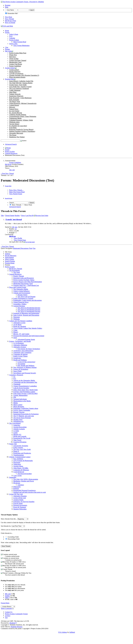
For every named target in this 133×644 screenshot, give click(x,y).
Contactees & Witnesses (21, 470)
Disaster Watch (22, 295)
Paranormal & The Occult (21, 438)
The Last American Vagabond (19, 88)
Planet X (16, 451)
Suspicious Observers (16, 96)
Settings (7, 254)
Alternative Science (19, 347)
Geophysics (17, 358)
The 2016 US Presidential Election (28, 308)
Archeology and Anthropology (23, 351)
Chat (6, 47)
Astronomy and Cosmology (22, 352)
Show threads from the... (9, 519)
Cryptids (16, 431)
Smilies (7, 596)
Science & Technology (20, 369)
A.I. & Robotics (18, 343)
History (15, 332)
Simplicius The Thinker (17, 137)
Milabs (15, 403)
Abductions (17, 464)
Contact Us (8, 612)
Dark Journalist (14, 100)
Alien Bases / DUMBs (20, 468)
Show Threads (16, 205)
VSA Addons (62, 632)
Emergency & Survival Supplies (23, 501)
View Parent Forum (15, 194)
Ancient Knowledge (20, 427)
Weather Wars (17, 419)
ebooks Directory (14, 71)
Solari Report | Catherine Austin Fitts (21, 81)
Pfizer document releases (17, 77)
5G (14, 377)
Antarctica (16, 425)
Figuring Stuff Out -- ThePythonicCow (26, 285)
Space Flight (17, 371)
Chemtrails (16, 384)
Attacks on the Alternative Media (24, 380)
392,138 (12, 170)
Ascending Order (13, 537)
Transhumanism (18, 455)
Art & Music (17, 324)
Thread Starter (9, 215)
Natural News (13, 109)
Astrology (20, 485)
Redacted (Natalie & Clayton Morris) (21, 129)
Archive (7, 616)
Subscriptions (9, 257)
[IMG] (7, 597)
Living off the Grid (19, 498)
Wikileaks (16, 319)
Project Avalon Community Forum (16, 614)
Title (2, 215)
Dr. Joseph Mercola (15, 113)
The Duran (12, 135)
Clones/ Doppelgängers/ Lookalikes (25, 386)
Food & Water (18, 503)
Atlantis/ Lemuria (19, 429)
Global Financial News (20, 302)
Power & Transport (19, 507)
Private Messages (10, 255)
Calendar (12, 38)
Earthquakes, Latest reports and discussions (27, 300)
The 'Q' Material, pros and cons (23, 416)
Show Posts (28, 205)
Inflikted (72, 632)
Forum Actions (14, 40)
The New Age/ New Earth (22, 449)
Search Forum (8, 198)
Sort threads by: (6, 526)
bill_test (14, 227)
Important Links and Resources (23, 278)
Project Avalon (10, 151)
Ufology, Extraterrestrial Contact (19, 457)
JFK (14, 397)
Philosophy (17, 487)
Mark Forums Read (19, 42)
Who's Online (9, 259)
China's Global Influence (21, 291)
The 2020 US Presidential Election (28, 310)
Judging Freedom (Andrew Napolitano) (22, 131)
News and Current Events (17, 287)
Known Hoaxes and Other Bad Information (27, 282)
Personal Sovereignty (20, 505)
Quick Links (13, 44)
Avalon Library (10, 68)
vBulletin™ (13, 623)
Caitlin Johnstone (14, 90)
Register (7, 5)
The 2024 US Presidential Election (28, 311)
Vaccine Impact (14, 124)
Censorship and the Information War (25, 382)
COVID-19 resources (16, 73)
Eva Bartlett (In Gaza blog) (18, 126)
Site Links (8, 51)
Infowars (12, 107)
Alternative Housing (20, 496)
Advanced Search (11, 144)
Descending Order (13, 539)
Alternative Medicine (20, 345)
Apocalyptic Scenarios (20, 446)
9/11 (14, 378)
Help (6, 7)
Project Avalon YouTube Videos (23, 280)
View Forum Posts (20, 240)
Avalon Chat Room (15, 64)
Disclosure (16, 462)
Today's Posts (13, 34)
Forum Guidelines (15, 66)
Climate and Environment (21, 293)
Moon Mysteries (18, 406)
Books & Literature (19, 326)
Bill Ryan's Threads (15, 269)
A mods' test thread (13, 219)
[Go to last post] (29, 242)
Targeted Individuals (20, 399)
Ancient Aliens (18, 466)
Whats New (13, 55)
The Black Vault (14, 101)
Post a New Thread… (16, 190)
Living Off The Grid (16, 494)
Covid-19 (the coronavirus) (26, 362)
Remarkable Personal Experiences (24, 490)
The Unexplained (15, 423)
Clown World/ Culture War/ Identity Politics (27, 328)
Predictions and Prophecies (22, 453)
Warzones (16, 317)
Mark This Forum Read (17, 192)
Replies (17, 215)
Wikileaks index (14, 122)
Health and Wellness (20, 360)
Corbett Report (14, 105)
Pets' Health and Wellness (25, 365)
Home (7, 30)
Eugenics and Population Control (24, 392)
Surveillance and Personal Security (24, 373)
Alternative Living (19, 323)
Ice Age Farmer (14, 111)
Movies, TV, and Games (21, 334)
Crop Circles (17, 475)
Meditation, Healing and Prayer (23, 481)
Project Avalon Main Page (17, 53)
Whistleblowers (18, 421)
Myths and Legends (19, 436)
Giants (15, 433)
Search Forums (10, 261)
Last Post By (29, 215)
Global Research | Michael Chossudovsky (23, 103)
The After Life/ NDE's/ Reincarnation (25, 479)
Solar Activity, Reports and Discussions (26, 315)
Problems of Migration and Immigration (26, 313)
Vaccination (21, 364)
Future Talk (13, 444)
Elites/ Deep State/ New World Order (25, 390)
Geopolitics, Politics (19, 304)
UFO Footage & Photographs (23, 460)
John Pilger (13, 92)
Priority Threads (18, 276)
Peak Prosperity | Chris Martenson (20, 98)
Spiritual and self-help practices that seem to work (29, 492)
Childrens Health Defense (17, 114)
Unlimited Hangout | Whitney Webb (21, 120)
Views (23, 215)
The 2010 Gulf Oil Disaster (26, 296)
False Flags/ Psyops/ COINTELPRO (25, 393)
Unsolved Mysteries (19, 442)
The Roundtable (14, 270)
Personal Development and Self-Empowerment (28, 336)
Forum (7, 32)
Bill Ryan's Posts (10, 21)
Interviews (12, 57)
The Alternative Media (20, 289)
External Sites (9, 79)
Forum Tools (8, 186)
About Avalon (13, 58)
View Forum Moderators (21, 45)
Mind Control (17, 405)
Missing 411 (17, 434)
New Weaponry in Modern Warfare (25, 367)
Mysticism (16, 483)
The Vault (16, 272)
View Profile (18, 238)
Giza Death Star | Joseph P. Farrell (20, 86)
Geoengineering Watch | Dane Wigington (22, 116)
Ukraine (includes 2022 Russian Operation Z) (24, 75)
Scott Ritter (13, 127)
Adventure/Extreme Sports (26, 339)
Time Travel (17, 440)
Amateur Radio (18, 500)
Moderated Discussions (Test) (23, 283)
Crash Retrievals (18, 472)
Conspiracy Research (16, 375)
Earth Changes (18, 447)
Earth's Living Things (20, 356)
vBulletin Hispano (16, 627)
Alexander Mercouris (16, 133)
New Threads (9, 19)
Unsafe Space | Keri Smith (17, 85)
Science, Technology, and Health (20, 341)
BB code (8, 594)
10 (16, 229)
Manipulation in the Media (22, 401)
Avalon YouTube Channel (17, 60)
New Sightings (18, 459)
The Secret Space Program (22, 418)
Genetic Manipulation (20, 395)
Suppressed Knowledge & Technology (26, 414)
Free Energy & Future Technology (28, 349)
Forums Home (9, 263)
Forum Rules (5, 603)
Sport (15, 337)
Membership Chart (15, 62)
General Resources (11, 153)
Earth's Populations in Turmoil (23, 298)
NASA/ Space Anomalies (21, 410)
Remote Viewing (18, 412)
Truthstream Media (15, 118)
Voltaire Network (14, 94)
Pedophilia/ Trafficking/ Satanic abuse (25, 408)
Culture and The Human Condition (20, 321)
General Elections (19, 306)
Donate (7, 49)
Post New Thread (7, 173)
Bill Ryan (8, 164)
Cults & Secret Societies (21, 388)
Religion (16, 488)
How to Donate (10, 22)
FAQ (10, 36)
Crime (15, 330)
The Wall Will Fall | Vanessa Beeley (21, 83)
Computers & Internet (20, 354)
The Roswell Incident (24, 474)
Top (34, 248)
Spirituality (12, 477)
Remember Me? (12, 13)
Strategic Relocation (19, 509)
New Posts (8, 17)
